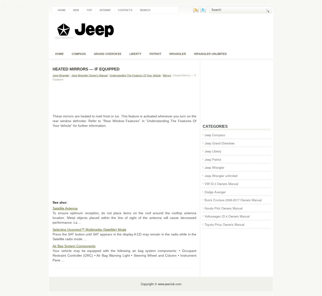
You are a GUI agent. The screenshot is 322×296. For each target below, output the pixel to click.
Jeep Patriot (213, 159)
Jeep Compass (215, 135)
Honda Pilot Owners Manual (224, 208)
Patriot (155, 54)
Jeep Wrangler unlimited (221, 175)
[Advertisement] (124, 97)
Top (89, 10)
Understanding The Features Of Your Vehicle (135, 75)
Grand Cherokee (107, 54)
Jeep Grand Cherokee (219, 143)
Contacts (125, 10)
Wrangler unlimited (210, 54)
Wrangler (177, 54)
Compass (79, 54)
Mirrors (167, 75)
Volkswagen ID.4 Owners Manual (227, 216)
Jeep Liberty (213, 151)
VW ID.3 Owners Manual (221, 183)
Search (145, 10)
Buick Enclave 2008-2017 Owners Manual (233, 200)
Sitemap (105, 10)
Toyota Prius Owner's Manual (224, 224)
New (76, 10)
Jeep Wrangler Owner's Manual (89, 75)
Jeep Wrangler (61, 75)
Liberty (135, 54)
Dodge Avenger (215, 192)
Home (62, 10)
